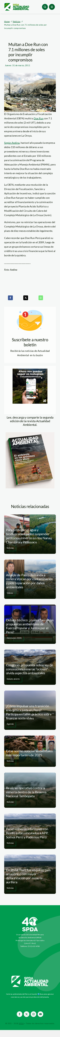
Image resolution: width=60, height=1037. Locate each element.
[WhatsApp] (41, 298)
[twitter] (26, 1014)
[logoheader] (16, 4)
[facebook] (19, 1014)
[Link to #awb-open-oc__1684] (52, 7)
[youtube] (40, 1014)
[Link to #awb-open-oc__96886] (45, 7)
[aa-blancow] (30, 976)
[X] (26, 298)
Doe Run (39, 118)
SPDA (21, 1023)
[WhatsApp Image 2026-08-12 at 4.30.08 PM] (30, 433)
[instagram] (33, 1014)
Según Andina (12, 142)
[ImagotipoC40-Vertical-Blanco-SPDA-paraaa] (30, 917)
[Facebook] (10, 298)
